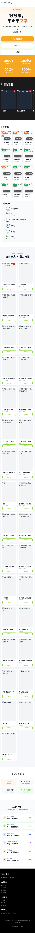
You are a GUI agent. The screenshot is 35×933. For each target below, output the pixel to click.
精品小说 (3, 885)
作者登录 (3, 892)
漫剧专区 (3, 890)
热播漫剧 (19, 39)
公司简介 (3, 900)
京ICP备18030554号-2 (17, 926)
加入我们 (3, 903)
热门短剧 (3, 887)
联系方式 (3, 905)
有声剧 (17, 52)
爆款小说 (17, 45)
